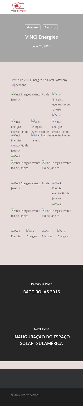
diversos (32, 27)
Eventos (50, 27)
